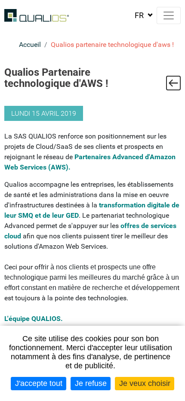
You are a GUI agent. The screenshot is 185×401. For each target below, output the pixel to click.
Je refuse (91, 383)
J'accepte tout (38, 383)
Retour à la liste (173, 83)
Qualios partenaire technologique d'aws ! (112, 44)
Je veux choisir (144, 383)
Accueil (30, 44)
